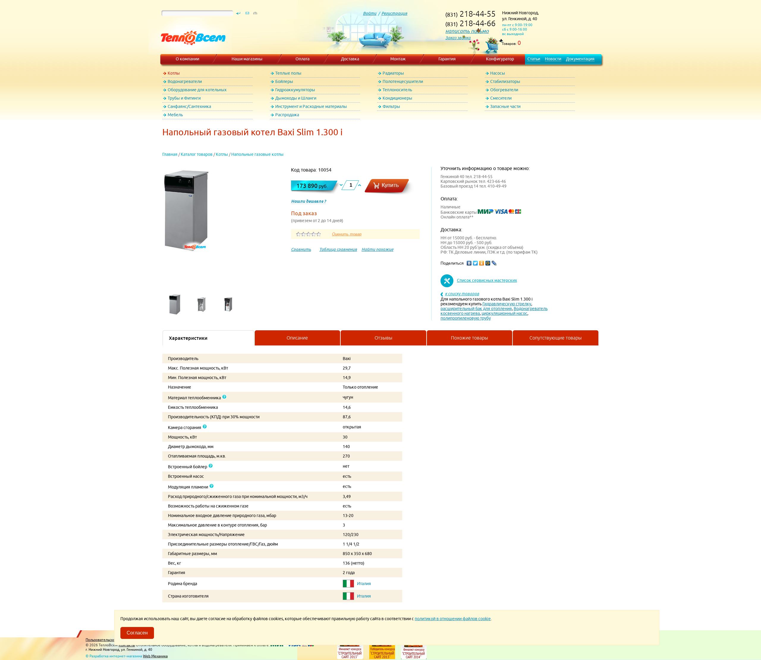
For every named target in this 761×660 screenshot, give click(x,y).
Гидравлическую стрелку (506, 303)
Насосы (497, 73)
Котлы (174, 73)
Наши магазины (247, 58)
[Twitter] (475, 263)
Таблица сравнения (338, 249)
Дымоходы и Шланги (295, 98)
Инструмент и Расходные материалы (311, 106)
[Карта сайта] (255, 14)
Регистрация (394, 13)
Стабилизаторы (505, 81)
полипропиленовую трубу (466, 318)
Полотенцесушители (403, 81)
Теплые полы (288, 73)
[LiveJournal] (494, 263)
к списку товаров (462, 293)
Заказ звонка (458, 37)
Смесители (501, 98)
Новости (553, 58)
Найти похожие (377, 249)
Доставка (350, 58)
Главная (169, 154)
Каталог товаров (197, 154)
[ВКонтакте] (469, 263)
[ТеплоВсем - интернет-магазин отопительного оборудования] (191, 51)
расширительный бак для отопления (476, 308)
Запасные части (505, 106)
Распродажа (287, 114)
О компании (187, 58)
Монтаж (398, 58)
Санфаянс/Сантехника (189, 106)
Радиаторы (393, 73)
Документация (580, 58)
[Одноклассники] (482, 263)
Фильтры (391, 106)
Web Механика (155, 656)
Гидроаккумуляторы (295, 89)
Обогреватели (504, 89)
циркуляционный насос (504, 313)
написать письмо (467, 31)
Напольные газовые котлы (257, 154)
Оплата (302, 58)
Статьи (533, 58)
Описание (297, 337)
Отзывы (383, 337)
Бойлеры (284, 81)
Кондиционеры (397, 98)
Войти (369, 13)
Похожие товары (469, 337)
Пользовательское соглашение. (112, 639)
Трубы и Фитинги (184, 98)
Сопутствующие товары (555, 337)
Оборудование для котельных (197, 89)
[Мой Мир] (488, 263)
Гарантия (447, 58)
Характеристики (188, 338)
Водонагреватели (185, 81)
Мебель (175, 114)
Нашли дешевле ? (308, 201)
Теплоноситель (397, 89)
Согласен (137, 632)
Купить (390, 185)
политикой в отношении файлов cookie (453, 618)
